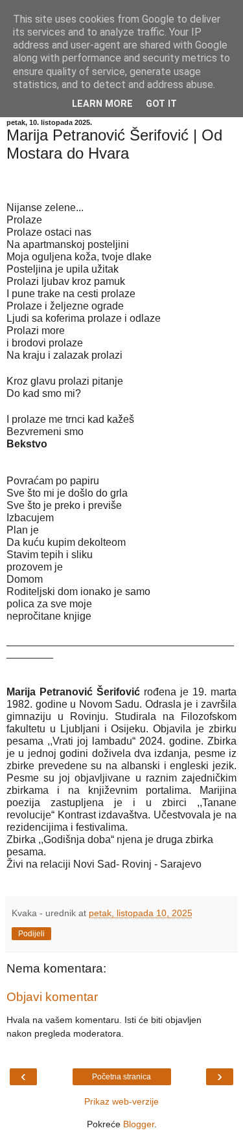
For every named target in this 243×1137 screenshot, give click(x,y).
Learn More (102, 103)
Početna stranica (121, 1076)
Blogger (138, 1124)
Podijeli (31, 933)
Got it (161, 103)
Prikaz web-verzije (121, 1101)
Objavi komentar (52, 997)
